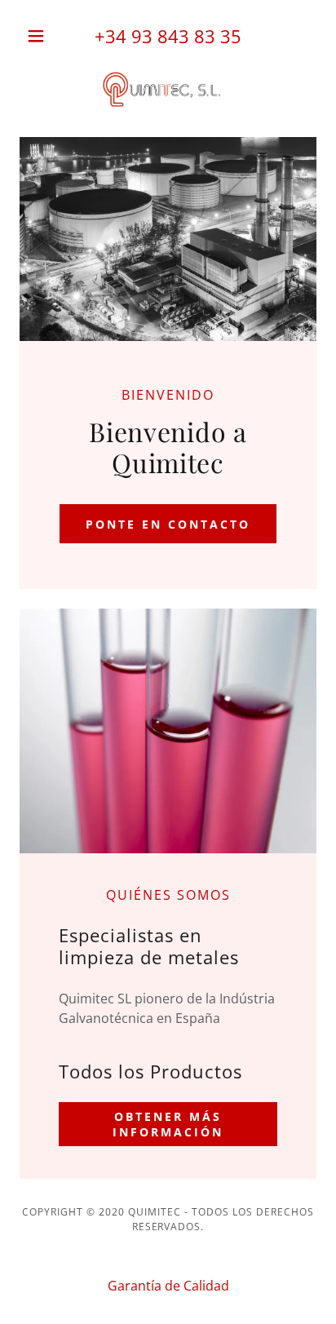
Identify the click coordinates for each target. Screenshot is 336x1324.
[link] (168, 91)
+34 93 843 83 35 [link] (168, 36)
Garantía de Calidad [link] (168, 1286)
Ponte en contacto (168, 524)
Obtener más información (168, 1124)
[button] (42, 36)
